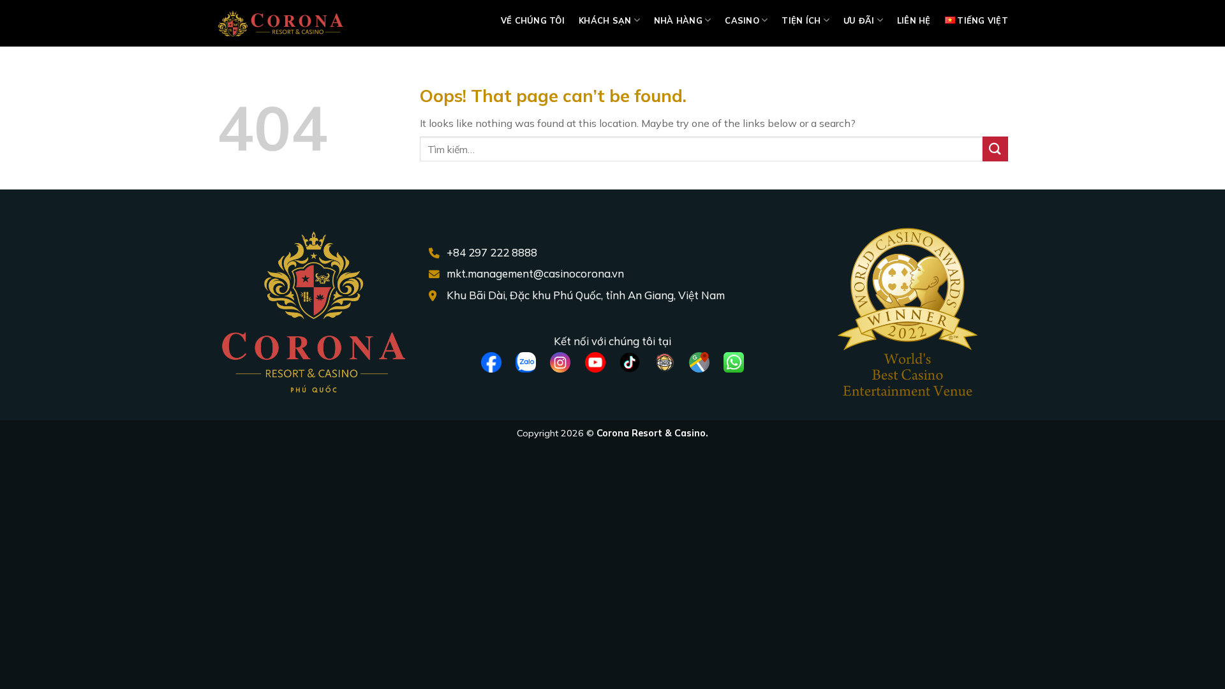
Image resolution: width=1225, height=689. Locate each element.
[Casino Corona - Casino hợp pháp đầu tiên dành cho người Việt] (281, 23)
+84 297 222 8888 (492, 252)
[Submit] (995, 149)
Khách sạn (605, 20)
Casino (742, 20)
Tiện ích (801, 20)
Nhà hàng (678, 20)
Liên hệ (914, 20)
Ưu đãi (859, 20)
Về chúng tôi (533, 20)
